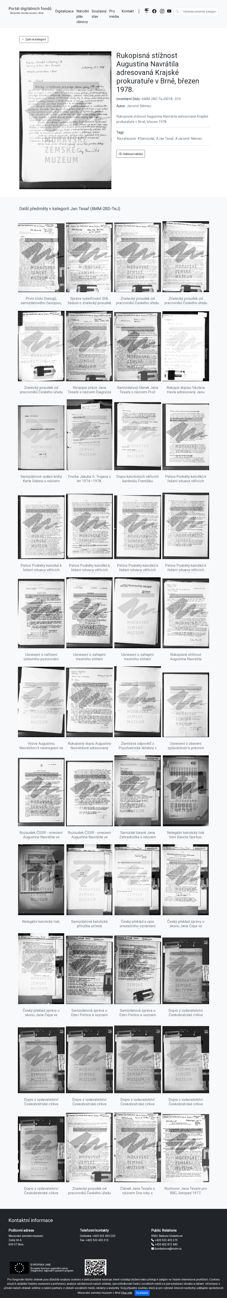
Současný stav (99, 14)
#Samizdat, (146, 138)
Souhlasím (142, 1292)
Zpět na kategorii (35, 39)
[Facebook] (154, 16)
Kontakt (128, 11)
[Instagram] (162, 16)
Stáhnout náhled (132, 154)
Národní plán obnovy (82, 16)
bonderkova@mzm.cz (168, 1248)
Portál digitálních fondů (30, 10)
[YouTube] (169, 16)
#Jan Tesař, (165, 138)
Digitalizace (64, 11)
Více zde (126, 1292)
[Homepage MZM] (146, 16)
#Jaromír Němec (188, 138)
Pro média (114, 14)
